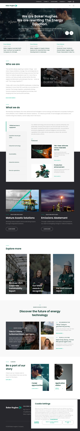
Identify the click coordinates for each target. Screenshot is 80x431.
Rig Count (26, 409)
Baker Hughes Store (28, 414)
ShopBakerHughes (28, 412)
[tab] (16, 126)
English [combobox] (70, 1)
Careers (46, 1)
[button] (17, 38)
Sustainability (54, 1)
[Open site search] (69, 5)
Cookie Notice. (54, 419)
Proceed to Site (68, 422)
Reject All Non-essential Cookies (52, 422)
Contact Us (38, 1)
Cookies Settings (36, 422)
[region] (54, 414)
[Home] (13, 6)
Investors (62, 1)
